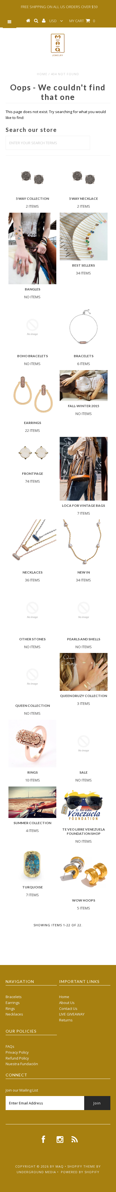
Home (42, 74)
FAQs (10, 1046)
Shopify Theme (81, 1166)
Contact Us (68, 1008)
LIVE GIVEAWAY (71, 1014)
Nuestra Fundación (22, 1063)
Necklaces (14, 1014)
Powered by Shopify (80, 1172)
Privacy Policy (17, 1052)
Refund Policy (17, 1058)
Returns (66, 1020)
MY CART (82, 20)
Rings (10, 1008)
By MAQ (57, 1166)
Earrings (13, 1002)
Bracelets (14, 996)
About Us (67, 1002)
